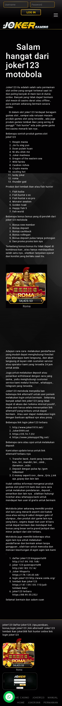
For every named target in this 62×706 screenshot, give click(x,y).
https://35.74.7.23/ (23, 434)
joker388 (34, 702)
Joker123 (11, 87)
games (38, 133)
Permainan (51, 702)
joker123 (7, 625)
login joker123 (10, 634)
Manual (53, 697)
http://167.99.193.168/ (25, 561)
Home (20, 702)
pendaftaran (48, 351)
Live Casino (21, 697)
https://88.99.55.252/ (25, 594)
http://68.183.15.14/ (24, 568)
